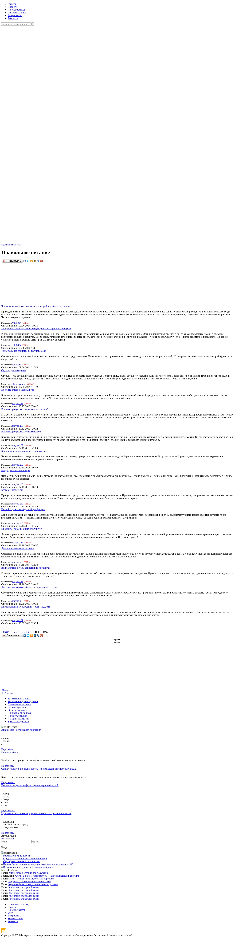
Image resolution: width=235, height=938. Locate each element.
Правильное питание (19, 704)
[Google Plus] (41, 261)
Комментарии (15, 918)
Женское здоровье (17, 710)
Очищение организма (19, 713)
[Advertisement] (100, 284)
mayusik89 (17, 403)
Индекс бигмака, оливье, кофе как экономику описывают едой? (38, 864)
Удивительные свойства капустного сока (23, 350)
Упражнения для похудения (23, 701)
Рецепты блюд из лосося (16, 855)
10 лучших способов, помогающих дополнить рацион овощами (36, 328)
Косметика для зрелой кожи (23, 887)
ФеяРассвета (19, 384)
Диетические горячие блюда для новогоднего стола (29, 587)
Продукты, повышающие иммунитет (21, 528)
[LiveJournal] (38, 261)
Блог (10, 912)
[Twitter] (28, 261)
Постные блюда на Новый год (17, 389)
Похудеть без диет (17, 715)
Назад (5, 690)
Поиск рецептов (16, 9)
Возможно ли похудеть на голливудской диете (28, 867)
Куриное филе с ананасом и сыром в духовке (33, 884)
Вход (4, 847)
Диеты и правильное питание (17, 548)
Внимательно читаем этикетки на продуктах (25, 567)
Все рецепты (15, 15)
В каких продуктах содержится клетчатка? (24, 409)
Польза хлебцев (9, 752)
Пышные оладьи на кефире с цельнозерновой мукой (30, 785)
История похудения (18, 718)
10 (31, 631)
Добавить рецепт (17, 12)
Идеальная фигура (11, 244)
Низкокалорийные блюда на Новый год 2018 (25, 606)
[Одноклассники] (31, 261)
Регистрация (8, 838)
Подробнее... (8, 749)
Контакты (13, 921)
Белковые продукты (12, 490)
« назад (5, 631)
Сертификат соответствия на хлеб (21, 861)
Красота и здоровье (18, 721)
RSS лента (7, 693)
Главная (12, 4)
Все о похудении (17, 707)
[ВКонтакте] (25, 261)
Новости (12, 6)
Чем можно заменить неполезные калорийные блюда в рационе (36, 306)
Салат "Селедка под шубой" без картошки (31, 878)
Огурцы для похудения (13, 370)
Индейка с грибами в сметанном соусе (29, 881)
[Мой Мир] (35, 261)
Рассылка (13, 18)
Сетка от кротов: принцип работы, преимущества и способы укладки (39, 768)
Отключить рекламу (19, 904)
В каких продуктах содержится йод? (21, 431)
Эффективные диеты (19, 698)
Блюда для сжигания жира (15, 470)
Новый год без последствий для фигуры (23, 509)
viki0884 (16, 322)
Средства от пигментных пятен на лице (25, 858)
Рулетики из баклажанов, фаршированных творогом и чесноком (36, 813)
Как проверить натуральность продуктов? (24, 451)
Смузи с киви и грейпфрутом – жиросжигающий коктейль (47, 875)
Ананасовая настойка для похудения (21, 729)
